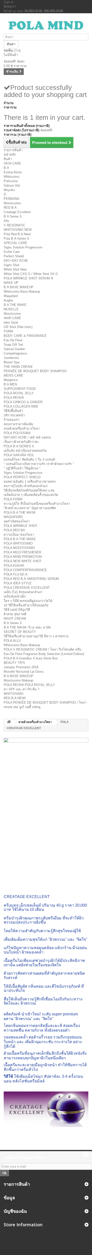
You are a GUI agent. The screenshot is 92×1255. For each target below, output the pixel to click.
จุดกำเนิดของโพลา (17, 521)
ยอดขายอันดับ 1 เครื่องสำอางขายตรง (29, 481)
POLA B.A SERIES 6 (19, 446)
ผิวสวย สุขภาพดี (15, 614)
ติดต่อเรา (10, 6)
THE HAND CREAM (18, 366)
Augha (8, 300)
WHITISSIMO (13, 694)
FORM (8, 331)
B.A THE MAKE (15, 305)
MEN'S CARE (13, 375)
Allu (6, 221)
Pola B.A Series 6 (16, 238)
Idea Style (11, 322)
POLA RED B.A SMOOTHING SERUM (31, 579)
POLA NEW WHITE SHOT (22, 561)
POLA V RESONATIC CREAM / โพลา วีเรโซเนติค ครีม (42, 649)
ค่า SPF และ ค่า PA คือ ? (21, 689)
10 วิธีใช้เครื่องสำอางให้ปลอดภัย (26, 605)
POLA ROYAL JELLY (19, 393)
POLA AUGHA (14, 565)
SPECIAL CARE (15, 243)
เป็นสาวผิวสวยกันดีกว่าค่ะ (21, 442)
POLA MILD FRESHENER (22, 552)
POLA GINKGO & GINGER (23, 402)
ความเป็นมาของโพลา (19, 534)
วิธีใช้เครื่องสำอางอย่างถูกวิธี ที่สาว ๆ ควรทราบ (36, 636)
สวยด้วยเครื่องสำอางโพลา (22, 428)
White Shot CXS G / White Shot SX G (31, 274)
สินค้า (8, 159)
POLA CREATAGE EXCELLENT (27, 587)
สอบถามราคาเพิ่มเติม (18, 424)
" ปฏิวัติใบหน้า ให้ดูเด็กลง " (22, 468)
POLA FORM (13, 499)
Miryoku (9, 190)
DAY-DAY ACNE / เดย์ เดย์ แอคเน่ (27, 437)
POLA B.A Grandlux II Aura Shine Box (31, 658)
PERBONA (11, 199)
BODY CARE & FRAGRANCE (25, 336)
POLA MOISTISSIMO (19, 548)
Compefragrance (15, 353)
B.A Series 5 (13, 216)
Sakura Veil (12, 185)
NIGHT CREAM (15, 618)
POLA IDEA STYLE (18, 583)
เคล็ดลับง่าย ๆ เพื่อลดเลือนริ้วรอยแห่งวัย (31, 495)
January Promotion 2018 (21, 667)
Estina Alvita (13, 172)
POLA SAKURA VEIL (19, 455)
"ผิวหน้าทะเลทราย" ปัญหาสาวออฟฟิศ (30, 508)
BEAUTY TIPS (14, 663)
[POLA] (46, 25)
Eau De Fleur (13, 340)
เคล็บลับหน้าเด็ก (15, 596)
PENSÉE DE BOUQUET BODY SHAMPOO (35, 371)
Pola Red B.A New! (17, 234)
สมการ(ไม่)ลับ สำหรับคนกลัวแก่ (26, 486)
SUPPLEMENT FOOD (20, 389)
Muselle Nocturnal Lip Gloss (24, 671)
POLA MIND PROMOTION (23, 557)
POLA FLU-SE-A (15, 574)
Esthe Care (12, 252)
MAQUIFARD (13, 517)
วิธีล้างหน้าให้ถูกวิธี (17, 610)
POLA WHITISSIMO (18, 543)
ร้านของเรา (11, 420)
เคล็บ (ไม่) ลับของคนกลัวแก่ (23, 592)
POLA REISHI (14, 397)
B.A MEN (10, 384)
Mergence (11, 380)
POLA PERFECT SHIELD (22, 477)
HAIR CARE (12, 318)
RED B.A (10, 207)
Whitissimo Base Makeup (22, 291)
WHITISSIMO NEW (18, 230)
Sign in (8, 2)
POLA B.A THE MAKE (20, 539)
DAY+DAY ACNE (16, 260)
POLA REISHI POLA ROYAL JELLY (29, 685)
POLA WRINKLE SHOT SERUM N (28, 278)
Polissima (11, 181)
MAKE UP (11, 283)
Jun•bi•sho (11, 358)
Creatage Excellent (17, 212)
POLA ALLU (12, 640)
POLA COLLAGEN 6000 (21, 406)
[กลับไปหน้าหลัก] (8, 722)
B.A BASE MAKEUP (18, 287)
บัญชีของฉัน (15, 1211)
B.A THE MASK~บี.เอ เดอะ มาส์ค (27, 627)
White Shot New (15, 269)
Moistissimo (12, 203)
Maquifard (11, 296)
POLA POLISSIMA (17, 433)
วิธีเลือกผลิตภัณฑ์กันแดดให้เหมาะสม (29, 490)
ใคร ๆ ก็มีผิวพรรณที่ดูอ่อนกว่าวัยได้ (28, 601)
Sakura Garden (14, 349)
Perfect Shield (14, 256)
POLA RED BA (14, 530)
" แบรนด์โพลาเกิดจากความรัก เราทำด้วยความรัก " (39, 464)
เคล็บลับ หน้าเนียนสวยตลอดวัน (25, 450)
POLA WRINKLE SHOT (20, 526)
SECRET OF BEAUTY (20, 632)
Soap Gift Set (13, 344)
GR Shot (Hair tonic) (18, 327)
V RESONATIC (14, 225)
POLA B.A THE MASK (20, 512)
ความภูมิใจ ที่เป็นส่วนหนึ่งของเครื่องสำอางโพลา (37, 503)
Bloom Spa (11, 362)
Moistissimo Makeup (18, 680)
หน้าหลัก (10, 154)
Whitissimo (11, 176)
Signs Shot (11, 265)
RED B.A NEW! (15, 698)
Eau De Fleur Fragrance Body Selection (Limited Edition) (44, 654)
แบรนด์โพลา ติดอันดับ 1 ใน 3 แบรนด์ (29, 459)
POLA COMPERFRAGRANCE (25, 570)
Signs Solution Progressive (23, 247)
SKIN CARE (12, 163)
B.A (6, 168)
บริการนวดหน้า (14, 415)
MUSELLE (11, 309)
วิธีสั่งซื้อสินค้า (13, 411)
